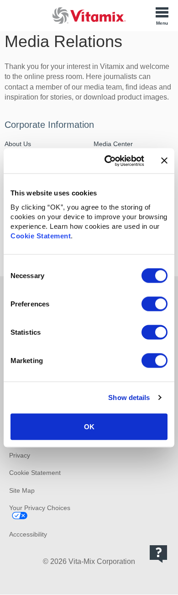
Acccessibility (28, 534)
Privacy (19, 455)
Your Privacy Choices (39, 507)
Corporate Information (49, 125)
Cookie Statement (40, 235)
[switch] (154, 303)
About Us (18, 143)
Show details (129, 397)
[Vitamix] (89, 15)
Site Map (22, 490)
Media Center (113, 143)
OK (89, 426)
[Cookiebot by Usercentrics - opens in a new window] (108, 161)
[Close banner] (164, 161)
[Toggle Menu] (162, 15)
